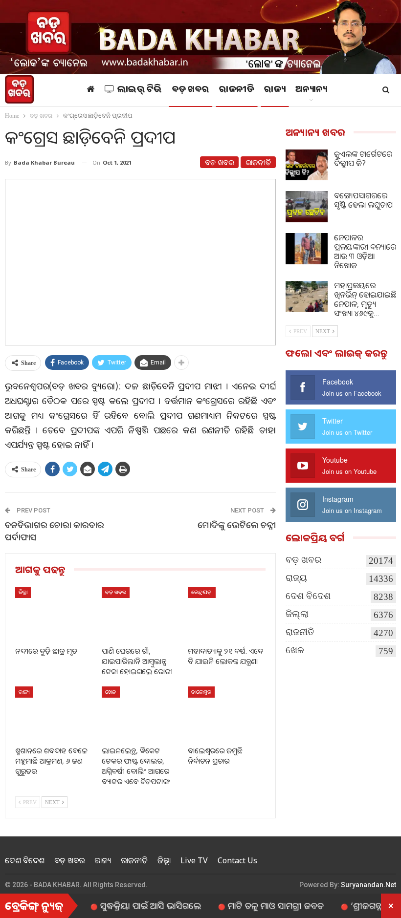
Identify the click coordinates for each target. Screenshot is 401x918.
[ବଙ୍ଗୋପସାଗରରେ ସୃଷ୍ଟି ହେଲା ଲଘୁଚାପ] (307, 206)
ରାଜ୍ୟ (274, 90)
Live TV (194, 860)
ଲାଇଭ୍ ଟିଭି (139, 90)
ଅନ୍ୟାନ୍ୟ (311, 90)
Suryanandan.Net (368, 885)
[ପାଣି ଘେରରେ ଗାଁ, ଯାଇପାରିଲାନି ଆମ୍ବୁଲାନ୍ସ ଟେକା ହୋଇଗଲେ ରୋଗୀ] (140, 614)
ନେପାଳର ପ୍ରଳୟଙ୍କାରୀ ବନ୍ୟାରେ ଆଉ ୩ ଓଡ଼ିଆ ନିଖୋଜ (365, 251)
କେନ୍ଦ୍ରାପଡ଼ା (201, 592)
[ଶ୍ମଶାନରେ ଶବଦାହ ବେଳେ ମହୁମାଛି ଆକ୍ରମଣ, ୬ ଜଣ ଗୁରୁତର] (54, 713)
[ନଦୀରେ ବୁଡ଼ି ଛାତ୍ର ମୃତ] (54, 614)
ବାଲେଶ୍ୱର (201, 691)
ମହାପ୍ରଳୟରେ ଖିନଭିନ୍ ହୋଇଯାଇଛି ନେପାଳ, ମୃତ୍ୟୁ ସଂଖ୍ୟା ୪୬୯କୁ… (365, 299)
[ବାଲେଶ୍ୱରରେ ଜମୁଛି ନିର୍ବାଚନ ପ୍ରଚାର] (227, 713)
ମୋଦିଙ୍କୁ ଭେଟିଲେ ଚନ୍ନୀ (237, 525)
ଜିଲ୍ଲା (23, 592)
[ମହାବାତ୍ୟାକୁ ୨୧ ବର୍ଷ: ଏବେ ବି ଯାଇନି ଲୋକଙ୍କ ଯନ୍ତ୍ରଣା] (227, 614)
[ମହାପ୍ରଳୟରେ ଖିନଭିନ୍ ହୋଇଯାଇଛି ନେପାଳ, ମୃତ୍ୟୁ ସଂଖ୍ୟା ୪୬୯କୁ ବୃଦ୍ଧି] (307, 296)
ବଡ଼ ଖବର (190, 90)
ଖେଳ (110, 691)
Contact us (237, 860)
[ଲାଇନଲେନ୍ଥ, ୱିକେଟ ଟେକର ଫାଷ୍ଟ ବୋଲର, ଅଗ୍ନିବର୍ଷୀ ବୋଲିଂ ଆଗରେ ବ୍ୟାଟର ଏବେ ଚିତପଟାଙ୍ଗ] (140, 713)
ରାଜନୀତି (236, 90)
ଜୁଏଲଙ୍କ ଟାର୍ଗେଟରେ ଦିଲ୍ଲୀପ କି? (363, 159)
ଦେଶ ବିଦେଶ (308, 596)
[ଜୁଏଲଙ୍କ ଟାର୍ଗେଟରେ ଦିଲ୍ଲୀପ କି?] (307, 165)
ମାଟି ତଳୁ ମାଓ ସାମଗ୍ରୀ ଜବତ (259, 905)
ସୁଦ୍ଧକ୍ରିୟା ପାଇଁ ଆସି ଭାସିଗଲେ (133, 905)
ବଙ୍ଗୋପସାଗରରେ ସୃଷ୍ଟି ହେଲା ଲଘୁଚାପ (363, 200)
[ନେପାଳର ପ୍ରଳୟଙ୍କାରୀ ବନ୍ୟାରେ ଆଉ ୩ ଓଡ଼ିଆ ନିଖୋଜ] (307, 248)
